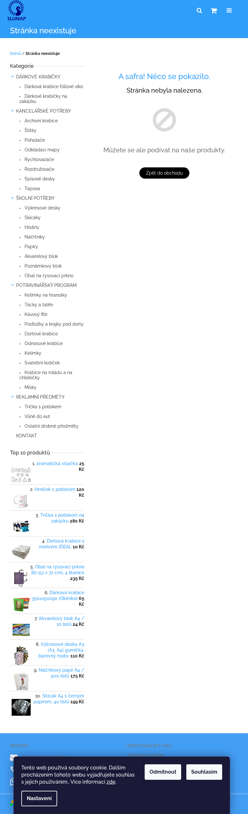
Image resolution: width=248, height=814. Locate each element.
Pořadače (34, 140)
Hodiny (31, 227)
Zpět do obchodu (164, 173)
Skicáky (32, 217)
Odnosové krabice (43, 343)
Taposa (31, 188)
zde (111, 782)
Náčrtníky (34, 236)
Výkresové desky (41, 207)
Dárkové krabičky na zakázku (43, 99)
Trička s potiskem (42, 406)
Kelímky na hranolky (45, 295)
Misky (29, 387)
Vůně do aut (36, 416)
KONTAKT (26, 435)
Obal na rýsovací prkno (48, 275)
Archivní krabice (40, 120)
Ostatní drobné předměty (50, 426)
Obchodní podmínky (145, 755)
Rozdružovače (38, 169)
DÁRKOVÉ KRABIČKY (38, 76)
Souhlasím (204, 772)
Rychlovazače (38, 159)
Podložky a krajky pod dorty (53, 324)
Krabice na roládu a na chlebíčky (45, 375)
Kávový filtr (35, 314)
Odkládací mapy (41, 149)
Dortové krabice (40, 333)
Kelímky (32, 353)
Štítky (29, 130)
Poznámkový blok (42, 266)
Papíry (30, 246)
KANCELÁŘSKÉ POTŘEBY (43, 111)
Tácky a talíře (38, 304)
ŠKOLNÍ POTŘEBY (35, 198)
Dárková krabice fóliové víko (53, 86)
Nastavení (39, 798)
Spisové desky (39, 178)
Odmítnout (163, 772)
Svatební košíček (41, 362)
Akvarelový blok (40, 256)
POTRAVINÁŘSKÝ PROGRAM (46, 285)
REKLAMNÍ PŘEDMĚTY (40, 397)
